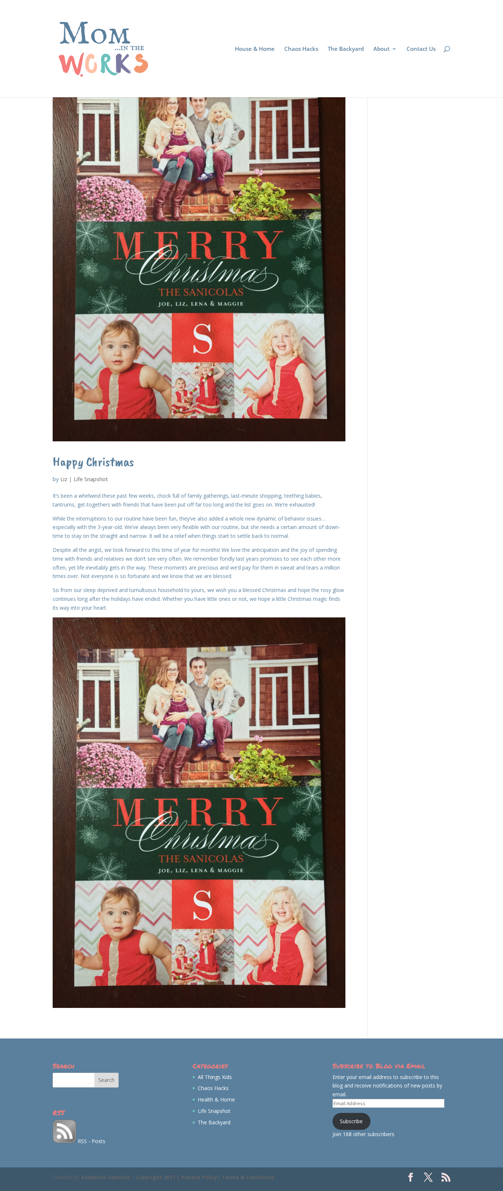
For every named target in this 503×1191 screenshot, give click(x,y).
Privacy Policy (199, 1177)
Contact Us (421, 49)
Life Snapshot (91, 479)
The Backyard (346, 49)
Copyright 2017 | (158, 1177)
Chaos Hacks (301, 49)
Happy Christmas (93, 461)
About (381, 49)
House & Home (255, 49)
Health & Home (216, 1099)
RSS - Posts (90, 1141)
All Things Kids (215, 1076)
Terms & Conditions (248, 1177)
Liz (63, 479)
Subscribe (351, 1121)
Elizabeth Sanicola (106, 1177)
